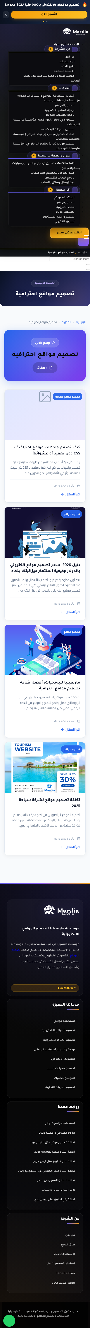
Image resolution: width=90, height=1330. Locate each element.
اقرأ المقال (73, 494)
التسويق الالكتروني (63, 1059)
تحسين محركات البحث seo (57, 129)
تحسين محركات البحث (61, 1068)
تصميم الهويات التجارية (60, 1087)
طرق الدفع (67, 66)
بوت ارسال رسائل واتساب (58, 1190)
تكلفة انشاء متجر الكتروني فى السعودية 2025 (46, 1171)
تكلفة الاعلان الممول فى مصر (56, 1180)
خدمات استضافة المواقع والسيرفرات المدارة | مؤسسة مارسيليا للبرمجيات (48, 98)
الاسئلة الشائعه (64, 71)
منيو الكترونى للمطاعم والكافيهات (52, 173)
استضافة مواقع (64, 197)
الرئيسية (81, 322)
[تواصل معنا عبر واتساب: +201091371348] (9, 1321)
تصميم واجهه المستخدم (58, 217)
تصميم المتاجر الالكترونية (59, 1040)
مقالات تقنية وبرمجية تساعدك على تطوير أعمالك (51, 79)
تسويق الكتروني (64, 221)
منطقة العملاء (65, 1273)
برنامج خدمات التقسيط (59, 178)
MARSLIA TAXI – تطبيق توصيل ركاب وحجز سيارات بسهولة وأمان (46, 166)
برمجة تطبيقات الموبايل (59, 115)
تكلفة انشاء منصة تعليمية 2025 (54, 1152)
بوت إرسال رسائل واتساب (57, 182)
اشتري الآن (49, 14)
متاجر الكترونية (65, 207)
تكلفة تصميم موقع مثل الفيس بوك (52, 1142)
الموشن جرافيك (64, 1078)
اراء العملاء (67, 61)
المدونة (66, 322)
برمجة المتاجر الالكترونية (59, 110)
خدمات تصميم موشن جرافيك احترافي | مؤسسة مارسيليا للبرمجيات (46, 137)
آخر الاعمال (60, 190)
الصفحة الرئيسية (66, 44)
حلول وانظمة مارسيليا (52, 156)
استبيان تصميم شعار (61, 1263)
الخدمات (62, 88)
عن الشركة (60, 49)
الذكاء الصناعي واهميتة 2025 (57, 1133)
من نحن (69, 57)
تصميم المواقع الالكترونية (58, 1030)
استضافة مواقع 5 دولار (60, 1123)
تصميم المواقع (64, 105)
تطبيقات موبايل (64, 212)
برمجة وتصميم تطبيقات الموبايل (54, 1049)
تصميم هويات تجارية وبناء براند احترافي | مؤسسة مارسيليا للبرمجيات (46, 146)
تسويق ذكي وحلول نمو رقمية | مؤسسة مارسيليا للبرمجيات (46, 122)
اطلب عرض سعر (69, 233)
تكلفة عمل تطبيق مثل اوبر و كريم (54, 1161)
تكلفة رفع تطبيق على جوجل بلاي (54, 1199)
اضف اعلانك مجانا (63, 1283)
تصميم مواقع (65, 202)
